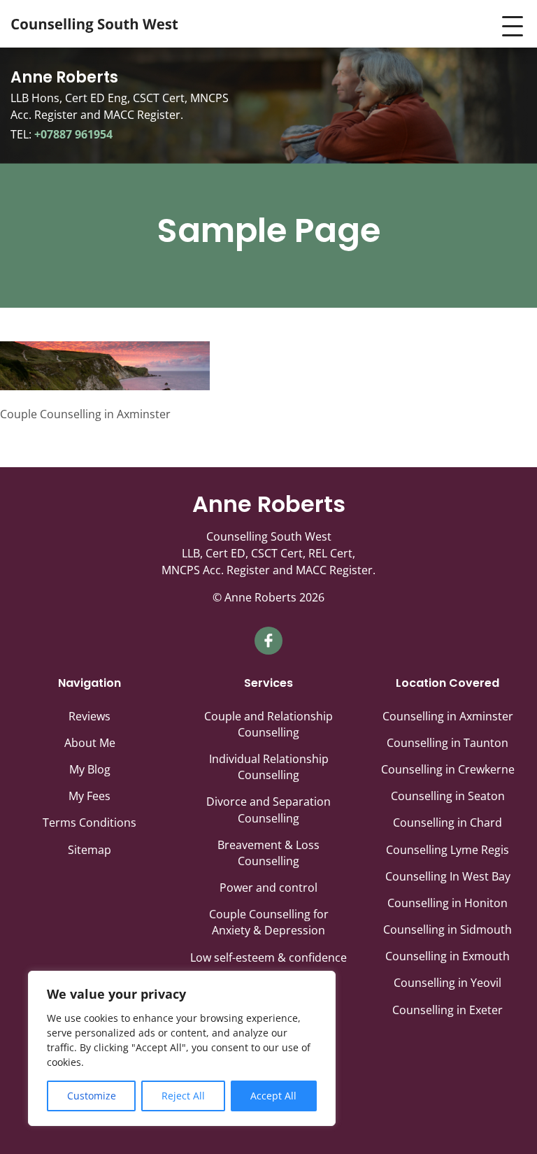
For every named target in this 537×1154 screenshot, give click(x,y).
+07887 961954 (72, 134)
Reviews (89, 716)
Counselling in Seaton (448, 796)
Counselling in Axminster (447, 716)
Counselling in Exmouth (447, 956)
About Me (89, 742)
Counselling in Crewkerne (448, 769)
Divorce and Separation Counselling (268, 809)
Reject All (183, 1095)
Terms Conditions (89, 822)
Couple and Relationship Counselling (268, 724)
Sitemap (89, 849)
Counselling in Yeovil (447, 982)
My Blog (89, 769)
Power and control (268, 887)
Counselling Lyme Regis (447, 849)
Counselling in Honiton (447, 903)
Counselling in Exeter (447, 1010)
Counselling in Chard (447, 822)
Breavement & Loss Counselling (268, 853)
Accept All (273, 1095)
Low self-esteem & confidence (268, 957)
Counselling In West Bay (447, 876)
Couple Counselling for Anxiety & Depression (269, 922)
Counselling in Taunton (447, 742)
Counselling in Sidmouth (447, 929)
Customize (91, 1095)
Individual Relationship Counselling (269, 767)
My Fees (89, 796)
